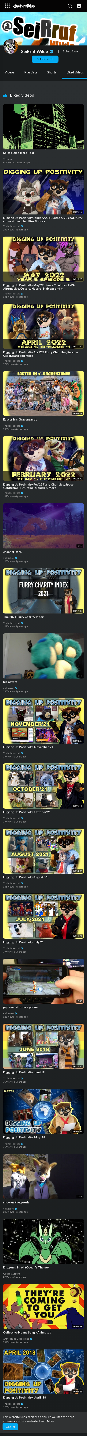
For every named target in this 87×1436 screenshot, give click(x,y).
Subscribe (45, 59)
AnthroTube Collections (16, 1338)
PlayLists (30, 72)
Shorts (52, 72)
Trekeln (7, 159)
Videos (9, 72)
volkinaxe (8, 557)
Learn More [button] (46, 1421)
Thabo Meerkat (11, 226)
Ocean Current (11, 1273)
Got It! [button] (10, 1426)
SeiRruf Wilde (35, 51)
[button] (79, 6)
